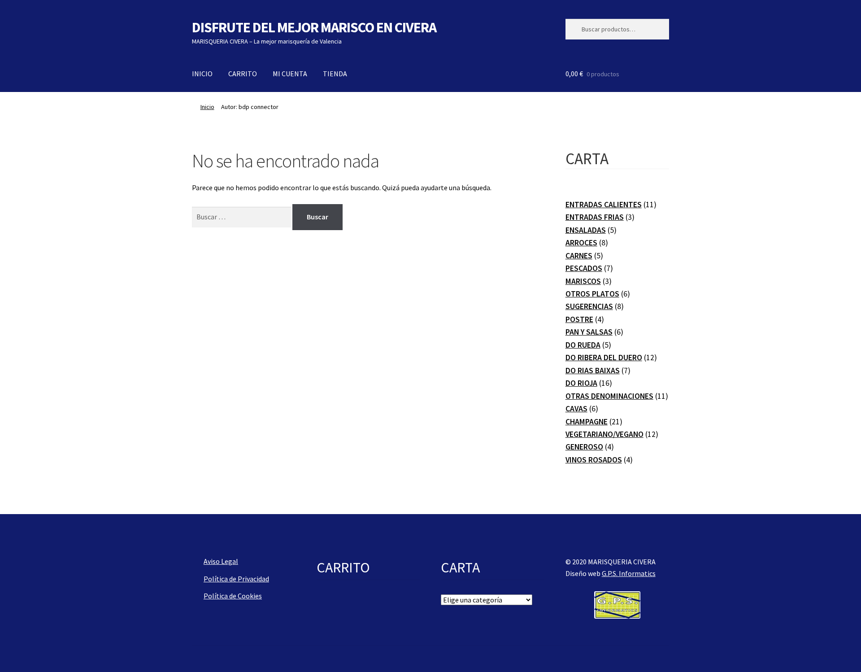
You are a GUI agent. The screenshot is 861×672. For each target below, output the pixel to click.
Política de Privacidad (236, 578)
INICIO (202, 73)
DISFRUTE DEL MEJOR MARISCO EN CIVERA (314, 27)
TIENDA (335, 73)
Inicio (207, 107)
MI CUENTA (290, 73)
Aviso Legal (221, 561)
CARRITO (242, 73)
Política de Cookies (233, 595)
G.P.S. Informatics (629, 573)
